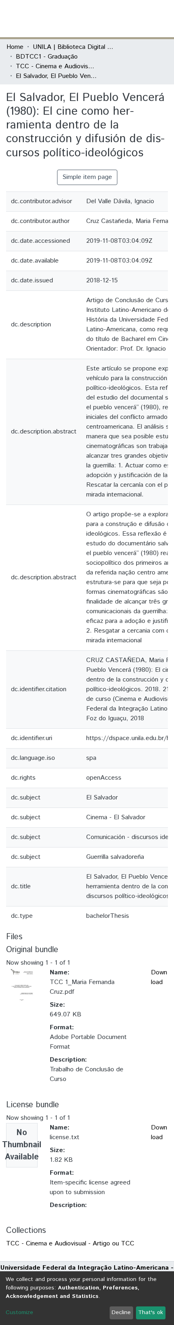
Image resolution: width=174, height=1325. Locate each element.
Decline (121, 1312)
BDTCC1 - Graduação (47, 56)
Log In (137, 18)
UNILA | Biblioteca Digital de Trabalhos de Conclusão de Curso (73, 47)
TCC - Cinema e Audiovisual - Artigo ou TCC (56, 66)
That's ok (150, 1312)
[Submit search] (109, 18)
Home (14, 47)
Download (159, 977)
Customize (19, 1312)
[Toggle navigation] (162, 19)
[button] (120, 18)
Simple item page (87, 177)
